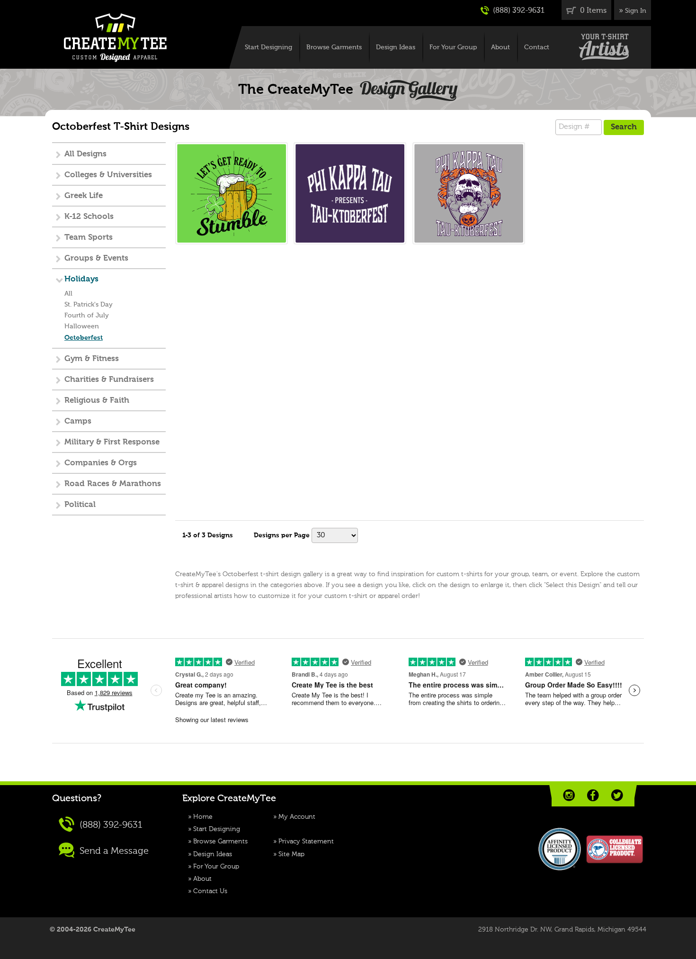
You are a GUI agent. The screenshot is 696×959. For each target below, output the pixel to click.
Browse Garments (334, 47)
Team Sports (88, 238)
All (68, 293)
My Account (296, 817)
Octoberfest (83, 338)
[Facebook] (593, 795)
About (500, 47)
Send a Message (113, 851)
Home (203, 817)
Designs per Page (282, 535)
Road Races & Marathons (112, 484)
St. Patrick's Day (88, 304)
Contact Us (210, 891)
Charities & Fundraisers (109, 380)
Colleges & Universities (108, 175)
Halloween (81, 326)
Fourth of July (86, 315)
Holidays (81, 279)
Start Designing (268, 47)
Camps (77, 421)
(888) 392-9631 (517, 11)
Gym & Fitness (91, 359)
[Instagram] (569, 795)
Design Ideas (395, 47)
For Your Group (453, 47)
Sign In (635, 11)
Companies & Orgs (100, 463)
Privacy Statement (306, 841)
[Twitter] (617, 795)
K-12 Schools (89, 217)
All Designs (85, 154)
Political (80, 505)
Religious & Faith (96, 401)
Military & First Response (112, 442)
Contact (536, 47)
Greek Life (83, 196)
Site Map (291, 854)
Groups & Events (96, 258)
